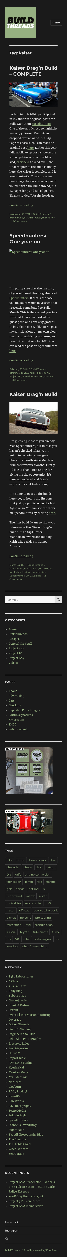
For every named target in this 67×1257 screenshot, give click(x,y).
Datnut (13, 1010)
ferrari (29, 881)
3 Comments (20, 380)
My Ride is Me (18, 1077)
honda (20, 889)
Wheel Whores (18, 1149)
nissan (11, 910)
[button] (33, 1239)
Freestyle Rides (19, 1043)
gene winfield (30, 568)
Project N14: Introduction (26, 1206)
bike (10, 860)
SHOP (12, 724)
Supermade (16, 1129)
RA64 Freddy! (18, 1091)
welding (36, 575)
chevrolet (13, 867)
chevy (28, 867)
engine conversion (38, 874)
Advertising (16, 695)
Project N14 (16, 658)
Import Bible (17, 1058)
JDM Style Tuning (21, 1062)
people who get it (46, 910)
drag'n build (16, 217)
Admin (13, 629)
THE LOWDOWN (20, 1144)
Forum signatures (21, 715)
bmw (20, 860)
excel (21, 372)
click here (23, 162)
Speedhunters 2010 (20, 575)
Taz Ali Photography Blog (26, 1134)
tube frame (40, 932)
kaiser (38, 217)
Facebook (12, 1222)
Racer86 (14, 1096)
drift (18, 874)
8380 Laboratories (21, 976)
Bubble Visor (17, 995)
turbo (56, 932)
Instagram (12, 1230)
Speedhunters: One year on (27, 238)
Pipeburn (15, 1086)
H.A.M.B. (29, 217)
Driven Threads (19, 1024)
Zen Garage (16, 1153)
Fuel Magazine (19, 1048)
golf (9, 889)
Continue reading (21, 205)
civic (39, 867)
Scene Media (17, 1110)
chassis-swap (37, 860)
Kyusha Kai (16, 1067)
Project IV (15, 653)
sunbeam (49, 376)
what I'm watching (34, 946)
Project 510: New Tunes (24, 1201)
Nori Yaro (15, 1082)
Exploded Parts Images (24, 710)
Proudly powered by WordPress (41, 1250)
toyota (24, 932)
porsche (25, 917)
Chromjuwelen (19, 1000)
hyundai (30, 372)
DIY (9, 874)
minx (46, 372)
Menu (56, 22)
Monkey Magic (19, 1072)
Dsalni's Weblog (20, 1029)
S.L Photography (20, 1105)
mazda (30, 896)
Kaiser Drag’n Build (33, 394)
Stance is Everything (23, 1125)
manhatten (48, 217)
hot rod (34, 889)
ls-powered (14, 896)
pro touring (43, 917)
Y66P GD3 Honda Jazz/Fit (26, 1196)
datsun (13, 372)
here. (52, 513)
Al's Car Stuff (17, 986)
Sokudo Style (17, 1115)
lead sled (27, 572)
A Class (13, 981)
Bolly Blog (15, 991)
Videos (13, 662)
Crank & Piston (19, 1005)
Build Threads (41, 214)
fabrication (15, 568)
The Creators (17, 1139)
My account (16, 719)
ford (39, 881)
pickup (11, 917)
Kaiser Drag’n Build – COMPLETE (33, 71)
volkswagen (42, 939)
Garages (14, 638)
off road (24, 910)
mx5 (48, 903)
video (26, 939)
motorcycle (33, 903)
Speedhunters (41, 123)
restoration (14, 924)
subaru (11, 932)
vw (57, 939)
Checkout (15, 705)
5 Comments (20, 221)
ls (44, 889)
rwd (28, 924)
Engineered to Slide (22, 1034)
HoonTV (14, 1053)
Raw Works (16, 1101)
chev (53, 860)
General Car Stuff (20, 643)
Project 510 (15, 376)
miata (43, 896)
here (30, 147)
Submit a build (18, 729)
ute (9, 939)
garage (51, 881)
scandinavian (44, 924)
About (13, 691)
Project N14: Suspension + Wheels (32, 1182)
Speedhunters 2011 (33, 376)
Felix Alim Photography (25, 1038)
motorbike (14, 903)
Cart (11, 700)
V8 (17, 939)
